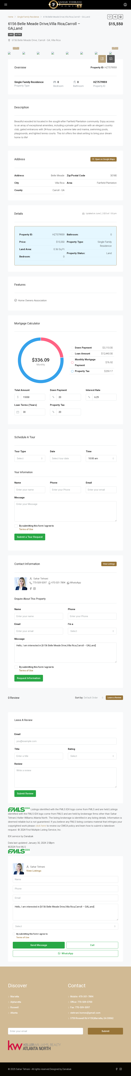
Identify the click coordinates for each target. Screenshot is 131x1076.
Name (17, 482)
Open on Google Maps (105, 159)
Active (18, 34)
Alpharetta (15, 1002)
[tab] (102, 59)
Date (52, 451)
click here (40, 825)
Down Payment (58, 390)
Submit (105, 1031)
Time (89, 451)
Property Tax (57, 405)
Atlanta (14, 1013)
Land (11, 34)
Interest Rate (93, 390)
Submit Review (25, 793)
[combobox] (29, 458)
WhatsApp (75, 582)
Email (89, 482)
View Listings (109, 564)
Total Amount (22, 390)
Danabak (66, 1069)
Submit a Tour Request (30, 537)
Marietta (14, 996)
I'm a (70, 624)
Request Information (28, 678)
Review (18, 763)
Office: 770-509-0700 (81, 1002)
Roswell (14, 1007)
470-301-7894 (58, 582)
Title (16, 749)
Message (19, 497)
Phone (53, 482)
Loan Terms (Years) (25, 405)
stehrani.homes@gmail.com (85, 1013)
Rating (71, 749)
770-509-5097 (40, 582)
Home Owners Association (32, 300)
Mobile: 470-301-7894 (81, 996)
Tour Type (20, 451)
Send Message (38, 945)
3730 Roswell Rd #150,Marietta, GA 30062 (91, 1018)
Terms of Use (26, 529)
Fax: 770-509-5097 (80, 1007)
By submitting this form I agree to (36, 528)
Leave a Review (114, 698)
